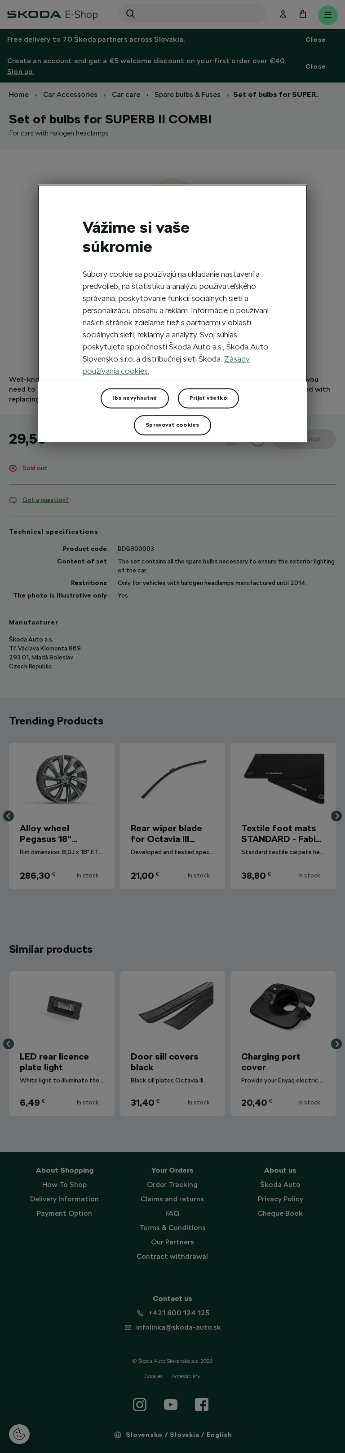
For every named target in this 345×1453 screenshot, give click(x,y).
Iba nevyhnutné (134, 398)
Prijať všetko (208, 398)
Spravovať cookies (172, 425)
